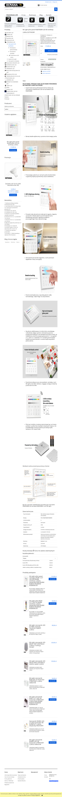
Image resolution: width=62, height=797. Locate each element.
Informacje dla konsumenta (11, 775)
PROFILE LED (10, 36)
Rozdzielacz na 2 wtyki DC (11, 225)
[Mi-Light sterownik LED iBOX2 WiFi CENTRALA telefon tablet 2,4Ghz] (26, 666)
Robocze (17, 242)
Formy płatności (8, 779)
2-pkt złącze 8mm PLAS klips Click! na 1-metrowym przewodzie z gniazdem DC (13, 207)
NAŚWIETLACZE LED (11, 65)
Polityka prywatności (9, 782)
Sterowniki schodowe (13, 61)
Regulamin (7, 784)
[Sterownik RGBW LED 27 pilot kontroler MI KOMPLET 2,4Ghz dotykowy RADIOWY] (26, 726)
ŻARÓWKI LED (10, 80)
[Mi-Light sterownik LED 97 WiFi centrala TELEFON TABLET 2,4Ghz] (26, 630)
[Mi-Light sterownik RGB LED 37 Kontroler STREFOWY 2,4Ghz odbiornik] (26, 683)
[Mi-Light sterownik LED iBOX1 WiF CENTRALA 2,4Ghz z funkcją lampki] (26, 647)
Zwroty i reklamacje (9, 780)
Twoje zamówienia (22, 775)
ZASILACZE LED (10, 40)
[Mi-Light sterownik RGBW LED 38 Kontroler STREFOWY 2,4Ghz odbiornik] (26, 744)
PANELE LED (10, 89)
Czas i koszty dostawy (9, 777)
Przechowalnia (21, 779)
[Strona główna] (14, 4)
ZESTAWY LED (10, 32)
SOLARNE (7, 87)
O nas (45, 775)
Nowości (7, 97)
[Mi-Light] (47, 64)
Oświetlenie (13, 242)
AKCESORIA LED (10, 78)
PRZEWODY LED (10, 68)
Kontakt (46, 777)
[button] (45, 71)
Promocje (7, 99)
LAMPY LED (9, 85)
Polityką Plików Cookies (35, 793)
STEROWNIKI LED (11, 42)
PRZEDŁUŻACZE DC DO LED (13, 76)
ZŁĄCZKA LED (10, 38)
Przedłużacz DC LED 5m (11, 210)
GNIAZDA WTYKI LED (12, 74)
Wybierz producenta (9, 106)
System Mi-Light (12, 59)
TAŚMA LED (9, 34)
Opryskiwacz (7, 242)
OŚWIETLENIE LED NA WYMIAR (12, 95)
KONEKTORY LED (11, 66)
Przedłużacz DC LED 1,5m (11, 212)
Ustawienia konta (22, 777)
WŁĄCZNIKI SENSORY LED (13, 63)
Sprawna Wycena (21, 780)
